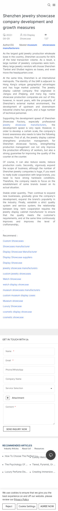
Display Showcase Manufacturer (20, 251)
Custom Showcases (13, 240)
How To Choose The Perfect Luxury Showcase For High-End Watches (22, 456)
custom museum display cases (19, 295)
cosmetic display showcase (17, 311)
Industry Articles (11, 448)
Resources (39, 448)
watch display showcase (16, 284)
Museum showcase (13, 300)
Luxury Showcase (12, 306)
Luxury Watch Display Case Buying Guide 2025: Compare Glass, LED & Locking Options (44, 457)
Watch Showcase (12, 279)
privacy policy (21, 499)
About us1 (26, 448)
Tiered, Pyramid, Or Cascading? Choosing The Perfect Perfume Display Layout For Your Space (44, 464)
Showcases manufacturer (16, 246)
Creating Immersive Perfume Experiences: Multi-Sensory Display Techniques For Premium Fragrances (44, 471)
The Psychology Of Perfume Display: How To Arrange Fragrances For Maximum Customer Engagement (16, 464)
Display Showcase (12, 262)
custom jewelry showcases (17, 273)
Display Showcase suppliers (17, 257)
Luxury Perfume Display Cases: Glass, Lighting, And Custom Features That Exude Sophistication (16, 471)
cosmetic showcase (13, 317)
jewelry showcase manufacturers (24, 124)
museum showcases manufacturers (21, 290)
